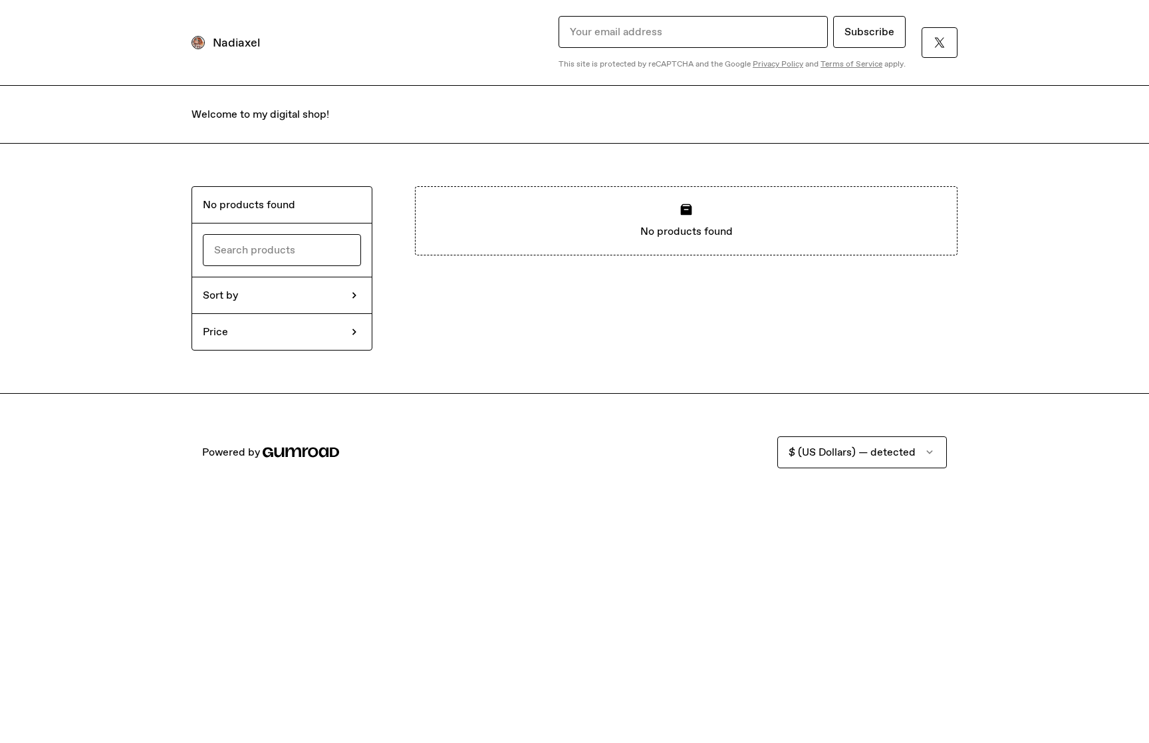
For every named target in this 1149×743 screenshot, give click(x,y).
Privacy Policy (778, 64)
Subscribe (869, 31)
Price (215, 331)
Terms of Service (851, 64)
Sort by (220, 295)
